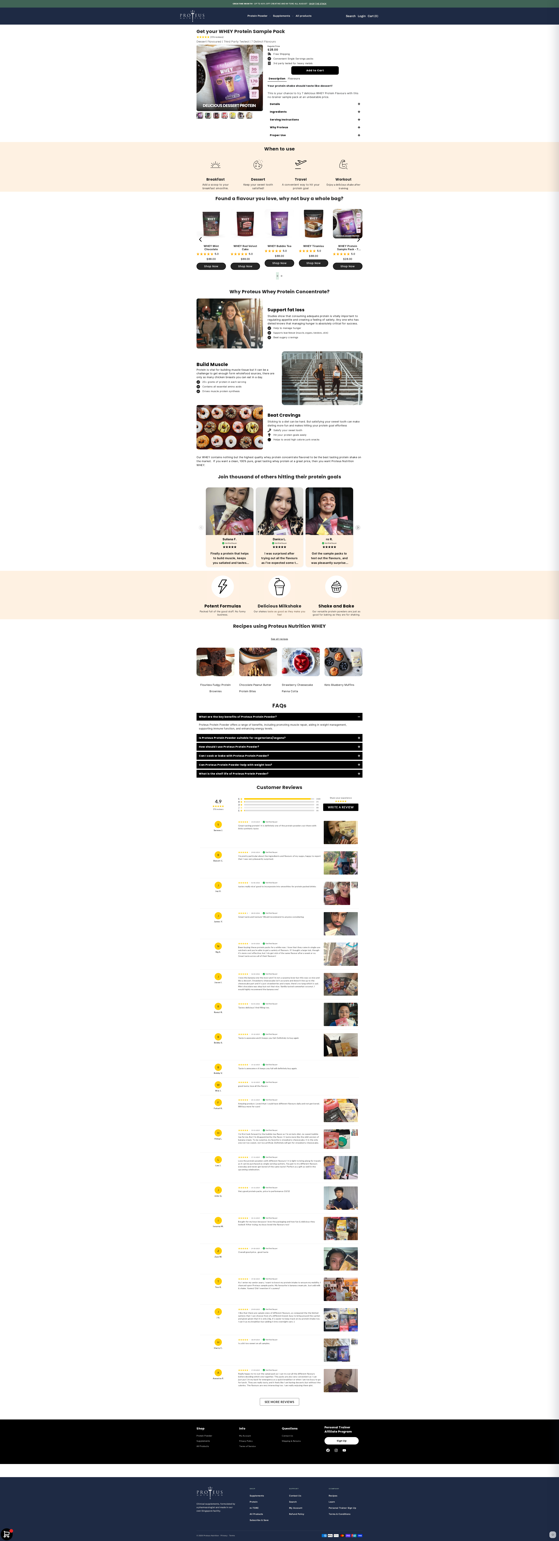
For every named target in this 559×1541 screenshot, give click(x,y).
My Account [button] (245, 1436)
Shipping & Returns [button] (291, 1441)
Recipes (333, 1495)
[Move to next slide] (357, 527)
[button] (315, 104)
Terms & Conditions (339, 1514)
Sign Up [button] (342, 1440)
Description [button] (277, 78)
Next (259, 78)
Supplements (257, 1495)
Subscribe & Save (259, 1520)
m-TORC (254, 1508)
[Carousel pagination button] (200, 115)
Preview (200, 78)
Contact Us (295, 1495)
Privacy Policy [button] (246, 1441)
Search (293, 1502)
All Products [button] (203, 1446)
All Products (256, 1514)
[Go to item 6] (281, 276)
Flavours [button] (294, 78)
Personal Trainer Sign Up (342, 1508)
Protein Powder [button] (204, 1436)
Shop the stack (318, 3)
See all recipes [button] (279, 639)
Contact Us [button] (287, 1436)
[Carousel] (230, 78)
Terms (232, 1535)
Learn (332, 1502)
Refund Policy (296, 1514)
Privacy (224, 1535)
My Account (295, 1508)
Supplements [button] (203, 1441)
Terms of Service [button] (247, 1446)
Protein (254, 1502)
